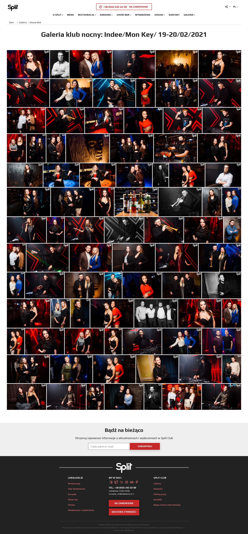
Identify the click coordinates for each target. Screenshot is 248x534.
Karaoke (105, 14)
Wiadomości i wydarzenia (81, 510)
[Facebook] (111, 481)
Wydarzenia (142, 14)
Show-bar (123, 14)
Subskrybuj (145, 446)
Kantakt (174, 14)
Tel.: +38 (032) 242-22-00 (122, 487)
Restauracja (86, 14)
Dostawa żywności (124, 512)
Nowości (158, 488)
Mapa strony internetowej (167, 504)
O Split (57, 14)
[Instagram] (126, 481)
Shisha (158, 14)
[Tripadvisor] (131, 481)
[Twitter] (116, 481)
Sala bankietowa (76, 488)
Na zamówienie (124, 503)
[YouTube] (121, 481)
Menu (70, 14)
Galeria (188, 14)
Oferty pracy (160, 494)
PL (234, 6)
